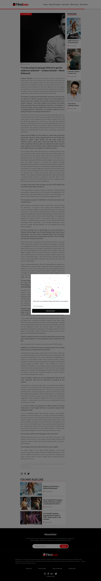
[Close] (68, 276)
